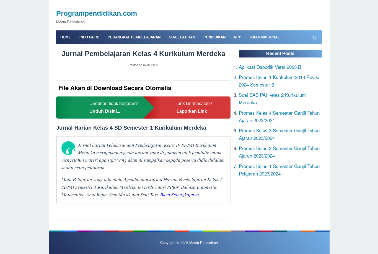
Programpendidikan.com (96, 13)
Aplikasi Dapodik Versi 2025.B (270, 66)
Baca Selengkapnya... (181, 194)
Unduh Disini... (104, 111)
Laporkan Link (192, 111)
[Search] (315, 37)
